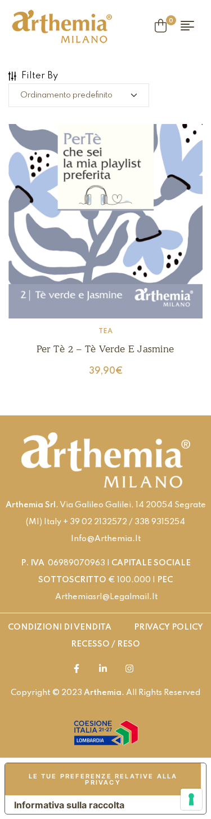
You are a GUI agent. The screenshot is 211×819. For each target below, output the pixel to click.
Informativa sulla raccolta (69, 805)
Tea (105, 331)
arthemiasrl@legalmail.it (106, 597)
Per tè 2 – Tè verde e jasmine (105, 349)
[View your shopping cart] (161, 26)
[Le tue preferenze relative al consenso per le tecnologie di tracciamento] (191, 799)
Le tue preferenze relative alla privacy (103, 779)
